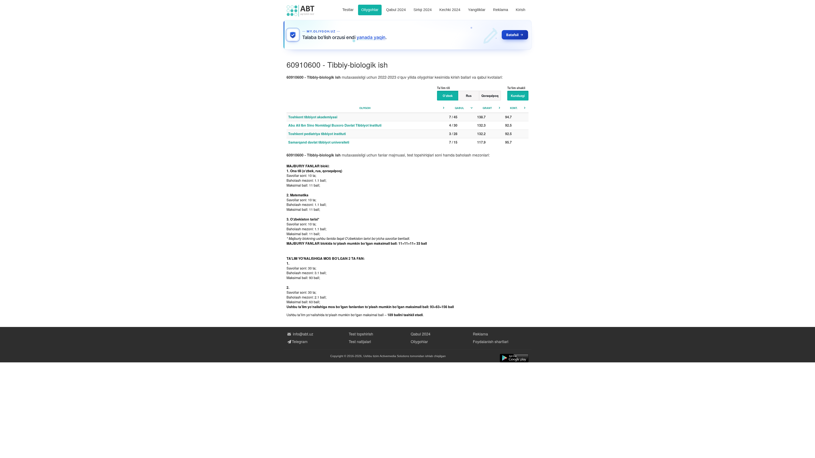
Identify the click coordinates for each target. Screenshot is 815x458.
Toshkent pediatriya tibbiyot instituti (317, 133)
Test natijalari (360, 341)
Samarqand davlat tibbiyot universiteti (318, 142)
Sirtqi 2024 (422, 10)
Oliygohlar (369, 10)
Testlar (348, 10)
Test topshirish (361, 334)
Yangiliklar (476, 10)
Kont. (513, 108)
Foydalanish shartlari (490, 341)
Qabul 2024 (396, 10)
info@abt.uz (302, 334)
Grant (487, 108)
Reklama (500, 10)
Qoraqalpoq (490, 96)
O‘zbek (448, 96)
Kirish (520, 10)
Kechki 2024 (449, 10)
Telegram (300, 341)
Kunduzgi (518, 96)
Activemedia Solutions (394, 356)
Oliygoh (365, 108)
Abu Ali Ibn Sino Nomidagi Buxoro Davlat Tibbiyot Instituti (334, 125)
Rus (469, 96)
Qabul (459, 108)
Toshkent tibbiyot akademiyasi (312, 116)
